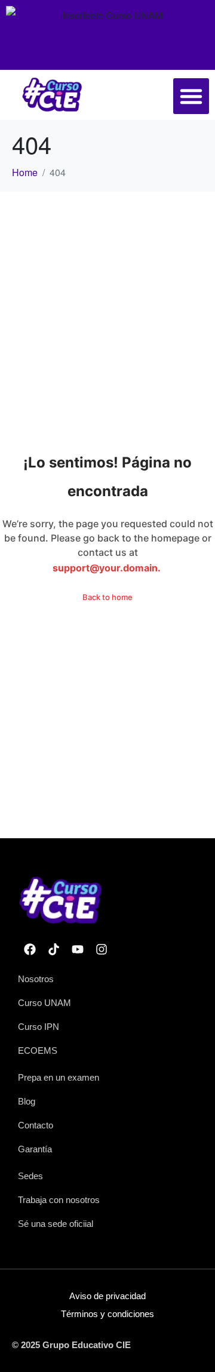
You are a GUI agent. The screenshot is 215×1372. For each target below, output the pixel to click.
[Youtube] (78, 949)
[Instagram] (101, 949)
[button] (191, 96)
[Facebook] (30, 949)
